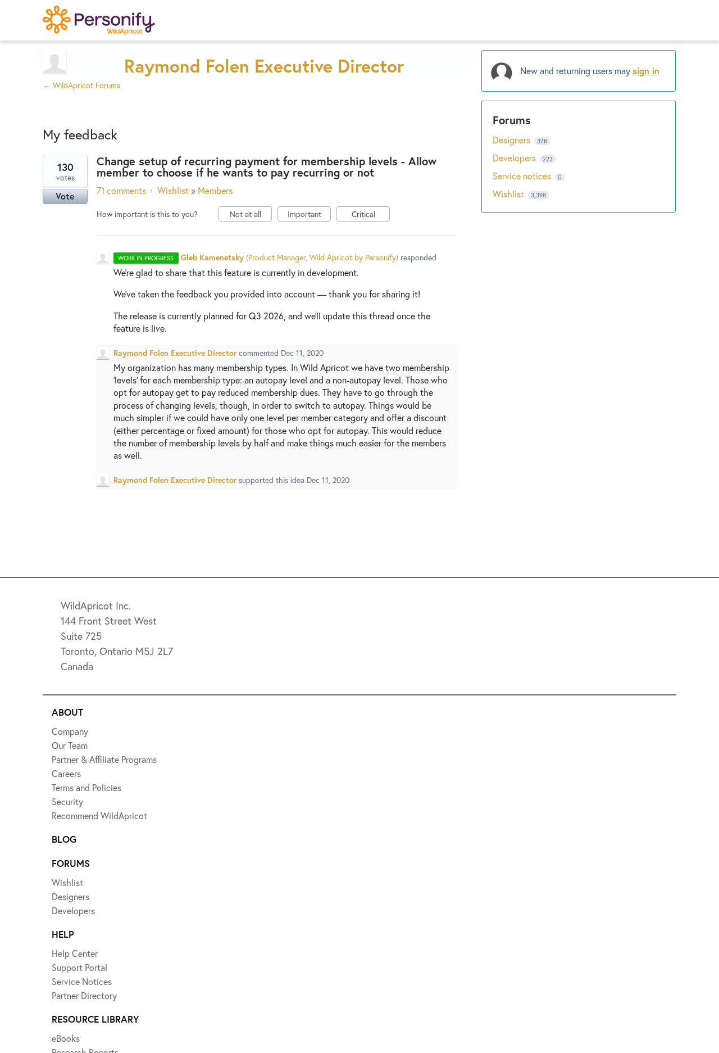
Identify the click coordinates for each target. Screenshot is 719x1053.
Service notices (523, 176)
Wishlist (173, 190)
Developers (515, 158)
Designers (513, 140)
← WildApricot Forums (81, 85)
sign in (645, 70)
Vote (65, 196)
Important (309, 215)
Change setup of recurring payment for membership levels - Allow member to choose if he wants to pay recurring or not (266, 166)
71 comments (121, 190)
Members (215, 190)
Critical (371, 215)
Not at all (251, 215)
